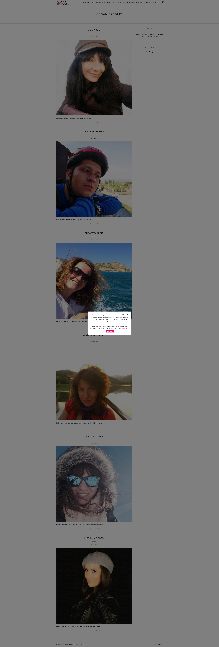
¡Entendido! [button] (110, 331)
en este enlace (124, 328)
